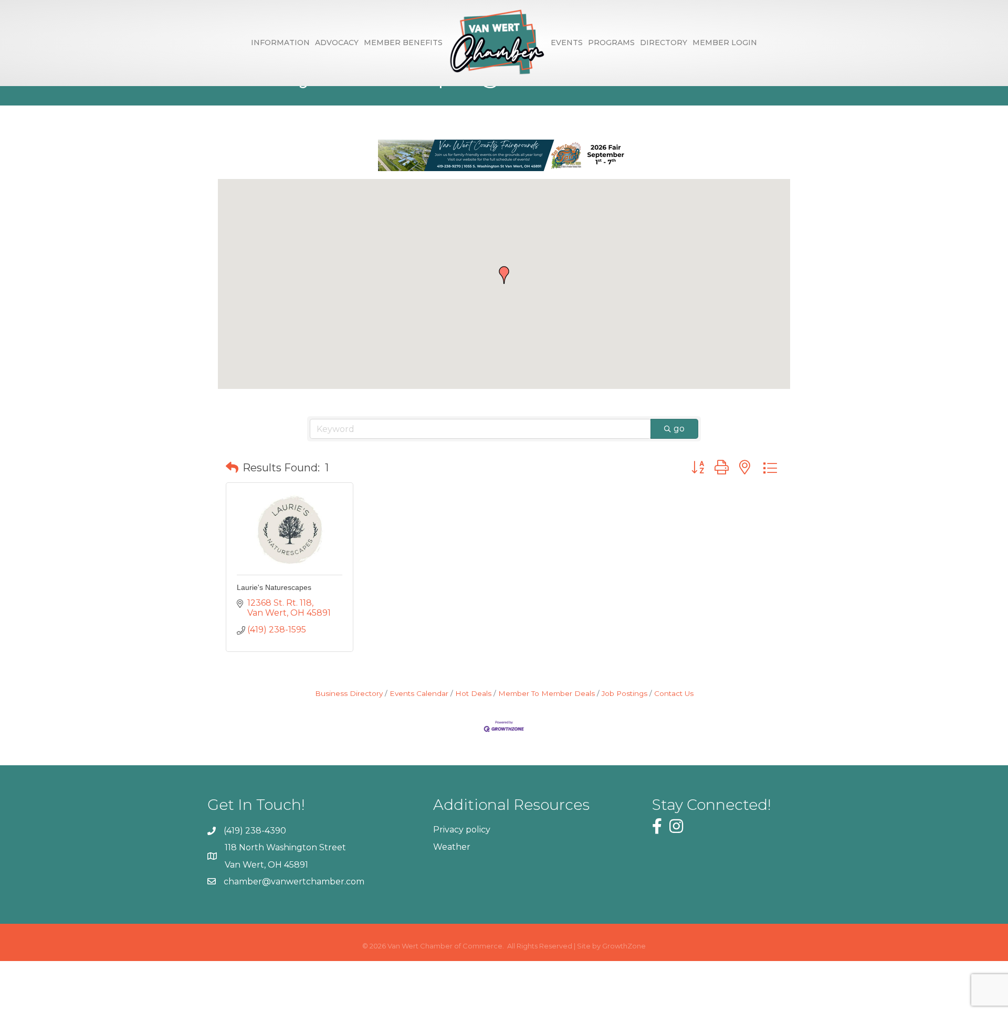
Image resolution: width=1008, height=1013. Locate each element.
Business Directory (349, 693)
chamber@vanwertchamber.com (294, 882)
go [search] (679, 429)
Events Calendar (419, 693)
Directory (663, 42)
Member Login (724, 42)
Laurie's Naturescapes (274, 587)
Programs (611, 42)
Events (567, 42)
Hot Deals (473, 693)
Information (280, 42)
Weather (451, 847)
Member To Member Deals (546, 693)
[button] (504, 275)
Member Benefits (403, 42)
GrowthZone (624, 946)
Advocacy (337, 42)
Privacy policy (461, 830)
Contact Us (674, 693)
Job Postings (624, 693)
